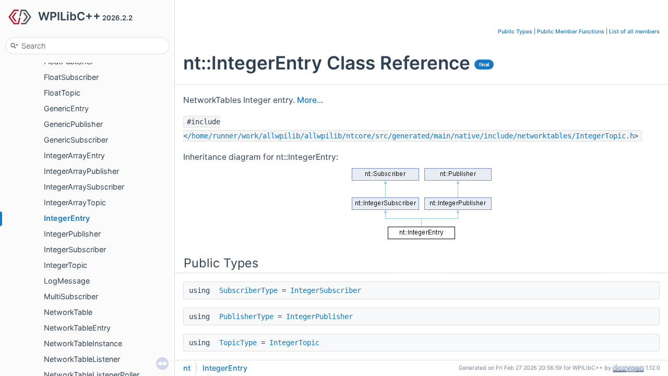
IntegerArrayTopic (75, 202)
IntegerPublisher (72, 233)
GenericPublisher (73, 124)
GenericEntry (66, 108)
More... (310, 100)
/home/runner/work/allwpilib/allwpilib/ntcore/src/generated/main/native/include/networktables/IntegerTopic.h (410, 136)
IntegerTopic (65, 265)
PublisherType (246, 316)
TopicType (238, 342)
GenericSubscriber (76, 139)
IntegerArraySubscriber (84, 186)
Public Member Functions (570, 31)
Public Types (515, 31)
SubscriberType (248, 290)
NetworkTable (68, 312)
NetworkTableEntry (77, 327)
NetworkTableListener (82, 359)
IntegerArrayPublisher (81, 171)
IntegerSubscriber (75, 249)
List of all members (634, 31)
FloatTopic (62, 92)
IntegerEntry (67, 218)
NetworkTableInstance (83, 343)
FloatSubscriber (71, 77)
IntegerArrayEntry (74, 155)
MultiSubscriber (71, 296)
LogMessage (67, 280)
